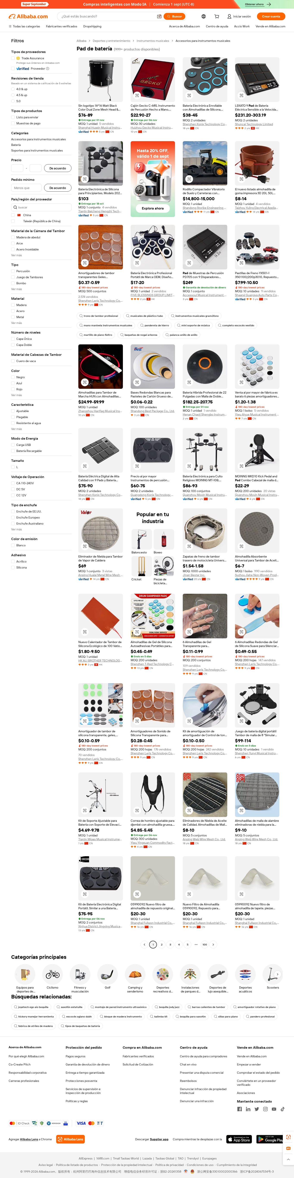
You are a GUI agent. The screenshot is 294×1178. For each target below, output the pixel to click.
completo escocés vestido (238, 325)
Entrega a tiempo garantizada (85, 1072)
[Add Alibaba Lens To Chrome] (70, 1139)
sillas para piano (228, 1016)
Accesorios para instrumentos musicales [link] (203, 40)
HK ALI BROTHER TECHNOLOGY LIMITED (100, 660)
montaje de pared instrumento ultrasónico (121, 1007)
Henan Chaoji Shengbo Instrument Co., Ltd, (205, 414)
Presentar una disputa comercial (201, 1072)
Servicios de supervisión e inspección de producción (83, 1091)
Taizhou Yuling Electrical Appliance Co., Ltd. (257, 207)
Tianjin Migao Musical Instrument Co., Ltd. (100, 839)
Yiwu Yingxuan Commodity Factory (153, 842)
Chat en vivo (188, 1064)
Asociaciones (246, 1093)
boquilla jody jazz (169, 1007)
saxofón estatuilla (71, 1007)
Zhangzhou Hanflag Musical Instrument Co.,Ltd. (100, 411)
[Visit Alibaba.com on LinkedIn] (248, 1109)
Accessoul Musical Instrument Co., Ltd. (205, 295)
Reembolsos (188, 1081)
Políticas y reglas (77, 1101)
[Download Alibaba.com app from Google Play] (270, 1139)
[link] (288, 1137)
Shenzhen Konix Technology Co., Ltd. (205, 124)
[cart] (217, 17)
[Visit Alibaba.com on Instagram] (265, 1109)
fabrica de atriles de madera (35, 1026)
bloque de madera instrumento (123, 1016)
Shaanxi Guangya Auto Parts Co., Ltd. (257, 295)
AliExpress (86, 1158)
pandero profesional (262, 1016)
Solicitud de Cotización (138, 1064)
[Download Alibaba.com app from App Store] (239, 1139)
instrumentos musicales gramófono (197, 315)
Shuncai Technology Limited (254, 124)
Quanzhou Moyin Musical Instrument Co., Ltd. (205, 495)
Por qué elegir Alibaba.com (26, 1056)
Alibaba (81, 40)
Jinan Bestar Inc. (194, 575)
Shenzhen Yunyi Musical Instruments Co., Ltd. (257, 753)
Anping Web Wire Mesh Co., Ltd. (204, 839)
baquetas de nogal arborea (141, 334)
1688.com (102, 1158)
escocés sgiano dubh (79, 1016)
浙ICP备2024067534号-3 (257, 1171)
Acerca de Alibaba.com (25, 1047)
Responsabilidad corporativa (27, 1072)
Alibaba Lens (29, 1139)
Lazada (147, 1158)
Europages (209, 1158)
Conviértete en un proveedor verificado (256, 1082)
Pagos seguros (75, 1056)
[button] (159, 16)
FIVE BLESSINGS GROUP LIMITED (153, 295)
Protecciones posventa (81, 1081)
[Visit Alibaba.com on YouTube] (274, 1109)
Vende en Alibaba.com (252, 1056)
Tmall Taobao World (126, 1158)
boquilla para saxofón (193, 1016)
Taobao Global (164, 1158)
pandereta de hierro (157, 325)
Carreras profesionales (24, 1081)
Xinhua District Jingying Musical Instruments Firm (100, 926)
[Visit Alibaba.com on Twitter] (256, 1109)
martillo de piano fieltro (98, 334)
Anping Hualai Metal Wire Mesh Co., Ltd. (100, 575)
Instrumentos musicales (153, 40)
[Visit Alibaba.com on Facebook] (239, 1109)
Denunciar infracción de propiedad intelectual (203, 1091)
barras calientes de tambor (208, 1007)
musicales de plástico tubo (146, 315)
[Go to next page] (213, 944)
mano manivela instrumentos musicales (108, 325)
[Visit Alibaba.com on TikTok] (282, 1109)
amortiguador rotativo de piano (257, 1007)
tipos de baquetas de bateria (82, 1026)
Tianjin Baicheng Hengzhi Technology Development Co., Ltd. (100, 211)
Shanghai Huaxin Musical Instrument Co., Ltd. (100, 127)
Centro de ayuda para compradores (203, 1056)
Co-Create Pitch (20, 1064)
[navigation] (41, 493)
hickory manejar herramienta (36, 1016)
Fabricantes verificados (138, 1056)
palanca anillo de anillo (183, 334)
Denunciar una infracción (197, 1101)
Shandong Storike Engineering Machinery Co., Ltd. (205, 207)
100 (205, 944)
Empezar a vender (249, 1064)
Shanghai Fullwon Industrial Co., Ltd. (153, 923)
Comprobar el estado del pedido (258, 1072)
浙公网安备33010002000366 (217, 1171)
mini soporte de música (195, 325)
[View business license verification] (186, 1171)
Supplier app (159, 1139)
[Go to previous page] (144, 944)
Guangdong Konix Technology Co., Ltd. (153, 495)
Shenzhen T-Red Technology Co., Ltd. (153, 664)
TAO (180, 1158)
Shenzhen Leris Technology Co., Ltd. (100, 300)
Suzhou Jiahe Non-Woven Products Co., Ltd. (257, 575)
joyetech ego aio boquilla (33, 1007)
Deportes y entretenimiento (111, 40)
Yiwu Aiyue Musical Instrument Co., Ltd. (257, 414)
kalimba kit (160, 1016)
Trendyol (193, 1158)
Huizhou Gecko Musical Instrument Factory (153, 127)
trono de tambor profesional (101, 315)
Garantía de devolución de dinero (88, 1064)
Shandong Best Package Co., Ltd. (153, 411)
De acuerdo (58, 168)
